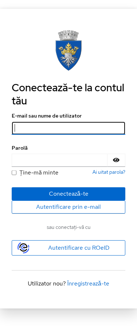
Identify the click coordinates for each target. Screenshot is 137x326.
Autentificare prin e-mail (68, 207)
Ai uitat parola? (108, 172)
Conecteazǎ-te (68, 193)
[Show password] (116, 160)
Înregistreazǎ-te (88, 283)
